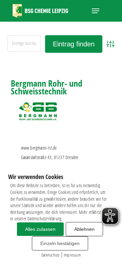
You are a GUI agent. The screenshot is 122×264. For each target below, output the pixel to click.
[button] (95, 10)
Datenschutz (50, 255)
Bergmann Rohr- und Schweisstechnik (46, 87)
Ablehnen (84, 229)
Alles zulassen (40, 229)
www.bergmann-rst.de (39, 148)
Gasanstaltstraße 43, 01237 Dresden (50, 157)
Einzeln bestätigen (60, 243)
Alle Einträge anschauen (87, 65)
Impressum (72, 255)
